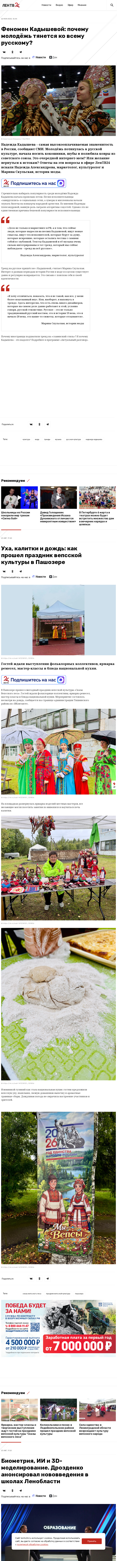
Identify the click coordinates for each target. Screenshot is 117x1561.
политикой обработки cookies (32, 1544)
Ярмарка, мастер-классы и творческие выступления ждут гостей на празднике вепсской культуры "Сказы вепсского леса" (18, 1430)
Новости (46, 5)
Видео (59, 5)
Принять (91, 1541)
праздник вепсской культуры (58, 1294)
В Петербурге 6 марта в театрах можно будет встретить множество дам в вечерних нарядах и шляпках (96, 518)
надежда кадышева (94, 439)
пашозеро (79, 1294)
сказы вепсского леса (32, 1294)
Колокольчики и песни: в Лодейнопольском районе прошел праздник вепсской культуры (58, 1429)
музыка (58, 439)
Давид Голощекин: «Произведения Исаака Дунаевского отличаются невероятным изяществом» (58, 517)
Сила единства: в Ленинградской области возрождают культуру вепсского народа (95, 1429)
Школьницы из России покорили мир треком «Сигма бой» (15, 515)
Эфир (70, 5)
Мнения (82, 5)
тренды (47, 439)
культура (26, 439)
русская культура (73, 439)
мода (37, 439)
